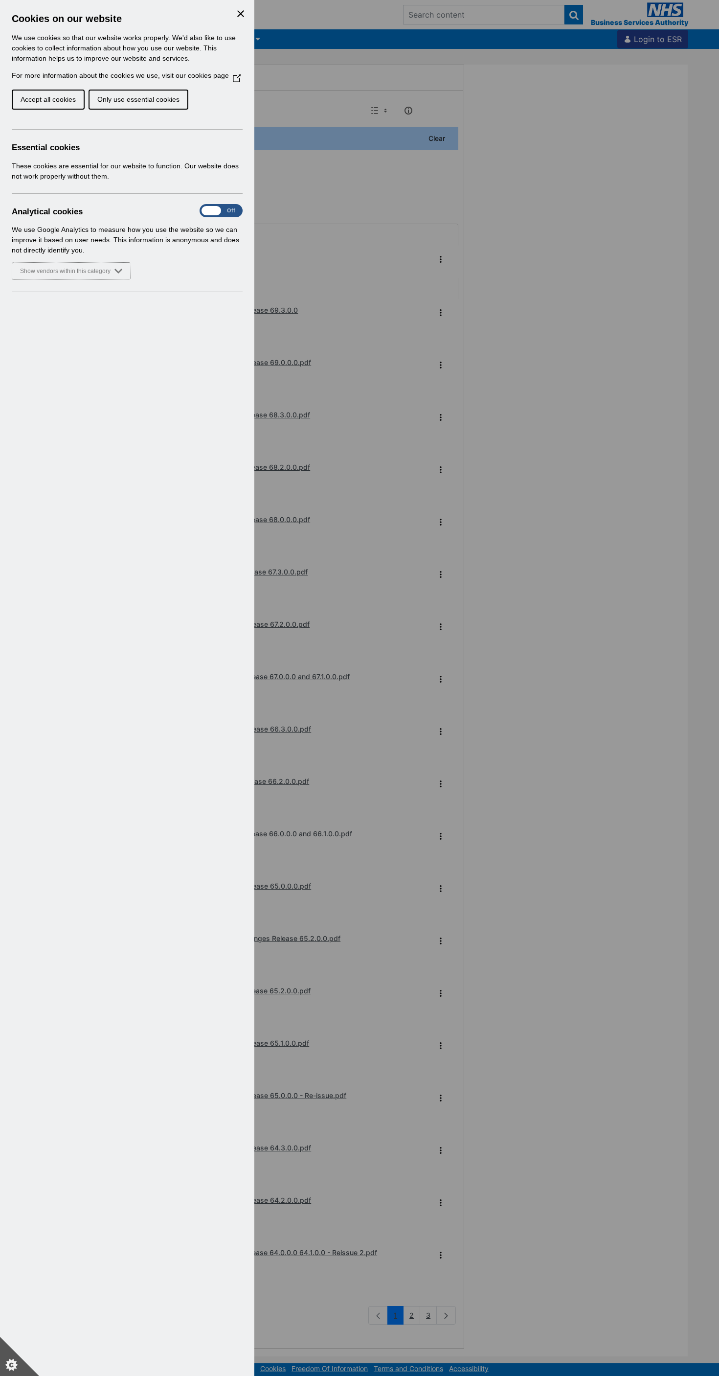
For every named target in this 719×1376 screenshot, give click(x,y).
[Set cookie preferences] (19, 1356)
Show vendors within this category (65, 271)
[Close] (241, 14)
